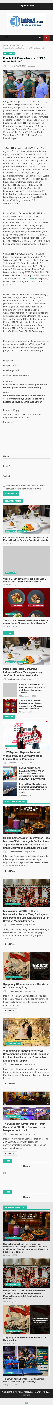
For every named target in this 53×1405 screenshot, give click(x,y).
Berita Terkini (9, 53)
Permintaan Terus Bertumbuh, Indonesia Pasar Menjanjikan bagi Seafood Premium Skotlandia (26, 519)
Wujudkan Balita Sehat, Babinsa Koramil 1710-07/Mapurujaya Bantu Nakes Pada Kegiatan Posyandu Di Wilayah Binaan (24, 397)
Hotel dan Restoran (13, 831)
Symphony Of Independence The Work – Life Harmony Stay (26, 966)
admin (10, 66)
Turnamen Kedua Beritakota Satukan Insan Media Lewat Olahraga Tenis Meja (26, 1361)
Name (7, 456)
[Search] (40, 37)
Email (6, 466)
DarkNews (40, 1391)
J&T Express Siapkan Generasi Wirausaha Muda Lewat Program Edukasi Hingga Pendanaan (26, 735)
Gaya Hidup (22, 531)
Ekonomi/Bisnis (11, 746)
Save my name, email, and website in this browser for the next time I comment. (25, 487)
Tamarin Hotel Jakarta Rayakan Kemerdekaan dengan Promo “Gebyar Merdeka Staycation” (26, 602)
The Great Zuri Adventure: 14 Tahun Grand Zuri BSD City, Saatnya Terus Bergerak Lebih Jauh (26, 1106)
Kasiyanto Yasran (14, 852)
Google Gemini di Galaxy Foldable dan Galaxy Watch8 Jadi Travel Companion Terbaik (26, 561)
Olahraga (9, 1373)
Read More (10, 871)
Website (7, 476)
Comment (8, 422)
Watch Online (46, 38)
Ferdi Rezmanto (13, 679)
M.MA (31, 278)
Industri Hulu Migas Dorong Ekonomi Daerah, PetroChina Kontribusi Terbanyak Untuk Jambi (10, 789)
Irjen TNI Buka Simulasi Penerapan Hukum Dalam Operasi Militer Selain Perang (25, 384)
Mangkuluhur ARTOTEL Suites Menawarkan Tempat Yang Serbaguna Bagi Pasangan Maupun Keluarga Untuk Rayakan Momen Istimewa (26, 893)
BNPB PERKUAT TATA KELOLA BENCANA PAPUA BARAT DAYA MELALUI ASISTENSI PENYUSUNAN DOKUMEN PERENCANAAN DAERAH (10, 773)
